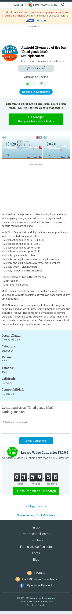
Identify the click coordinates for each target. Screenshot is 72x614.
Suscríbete (36, 540)
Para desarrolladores (36, 534)
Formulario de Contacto (36, 546)
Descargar (36, 119)
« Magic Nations (36, 506)
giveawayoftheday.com (43, 598)
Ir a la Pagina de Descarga (36, 491)
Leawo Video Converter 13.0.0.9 (44, 452)
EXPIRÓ (36, 68)
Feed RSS (39, 573)
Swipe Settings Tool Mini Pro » (36, 515)
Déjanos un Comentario (36, 91)
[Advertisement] (36, 36)
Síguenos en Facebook (39, 585)
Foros (36, 553)
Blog (36, 559)
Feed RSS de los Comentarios (39, 579)
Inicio (36, 527)
